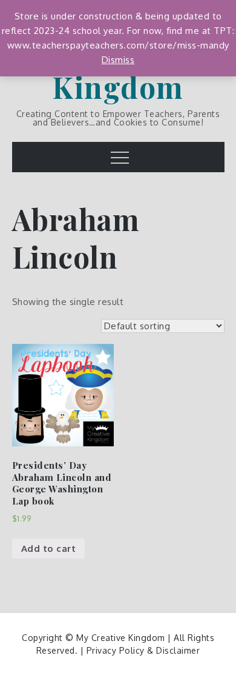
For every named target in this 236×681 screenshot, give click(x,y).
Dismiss (118, 59)
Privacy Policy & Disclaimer (143, 650)
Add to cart (48, 548)
